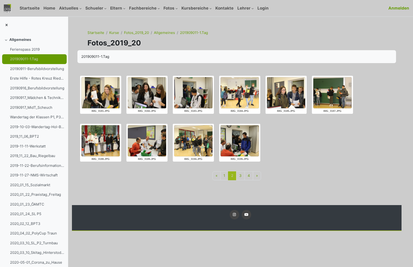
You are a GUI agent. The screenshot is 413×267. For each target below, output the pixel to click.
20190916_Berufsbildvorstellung (37, 88)
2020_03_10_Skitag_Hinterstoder (37, 252)
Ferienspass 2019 (25, 49)
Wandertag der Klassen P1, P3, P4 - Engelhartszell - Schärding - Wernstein (37, 117)
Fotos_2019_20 (136, 32)
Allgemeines (20, 39)
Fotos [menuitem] (168, 8)
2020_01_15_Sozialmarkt (30, 185)
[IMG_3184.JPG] (239, 93)
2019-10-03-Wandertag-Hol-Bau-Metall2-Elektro (37, 127)
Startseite (95, 32)
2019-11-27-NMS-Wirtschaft (34, 175)
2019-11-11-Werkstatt (28, 146)
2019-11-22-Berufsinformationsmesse (37, 165)
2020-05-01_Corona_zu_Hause (36, 262)
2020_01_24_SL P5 (25, 214)
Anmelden (398, 8)
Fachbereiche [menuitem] (143, 8)
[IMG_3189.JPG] (147, 141)
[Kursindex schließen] (6, 25)
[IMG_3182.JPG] (147, 93)
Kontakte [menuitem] (224, 8)
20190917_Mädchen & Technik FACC (37, 97)
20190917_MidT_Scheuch (31, 107)
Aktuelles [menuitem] (68, 8)
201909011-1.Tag (24, 59)
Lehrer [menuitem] (243, 8)
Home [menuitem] (49, 8)
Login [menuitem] (263, 8)
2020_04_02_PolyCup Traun (33, 233)
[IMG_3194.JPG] (193, 141)
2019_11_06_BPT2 (24, 136)
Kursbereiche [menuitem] (194, 8)
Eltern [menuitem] (116, 8)
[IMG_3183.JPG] (193, 93)
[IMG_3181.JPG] (100, 93)
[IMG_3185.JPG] (286, 93)
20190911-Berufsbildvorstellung (37, 68)
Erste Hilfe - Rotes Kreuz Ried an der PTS (37, 78)
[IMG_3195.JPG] (239, 141)
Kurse (114, 32)
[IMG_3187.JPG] (332, 93)
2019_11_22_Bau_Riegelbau (32, 155)
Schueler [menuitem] (94, 8)
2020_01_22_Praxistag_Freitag (35, 194)
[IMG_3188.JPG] (100, 141)
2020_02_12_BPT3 (25, 223)
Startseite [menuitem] (30, 8)
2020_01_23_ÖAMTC (27, 204)
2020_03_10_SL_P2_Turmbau (34, 243)
